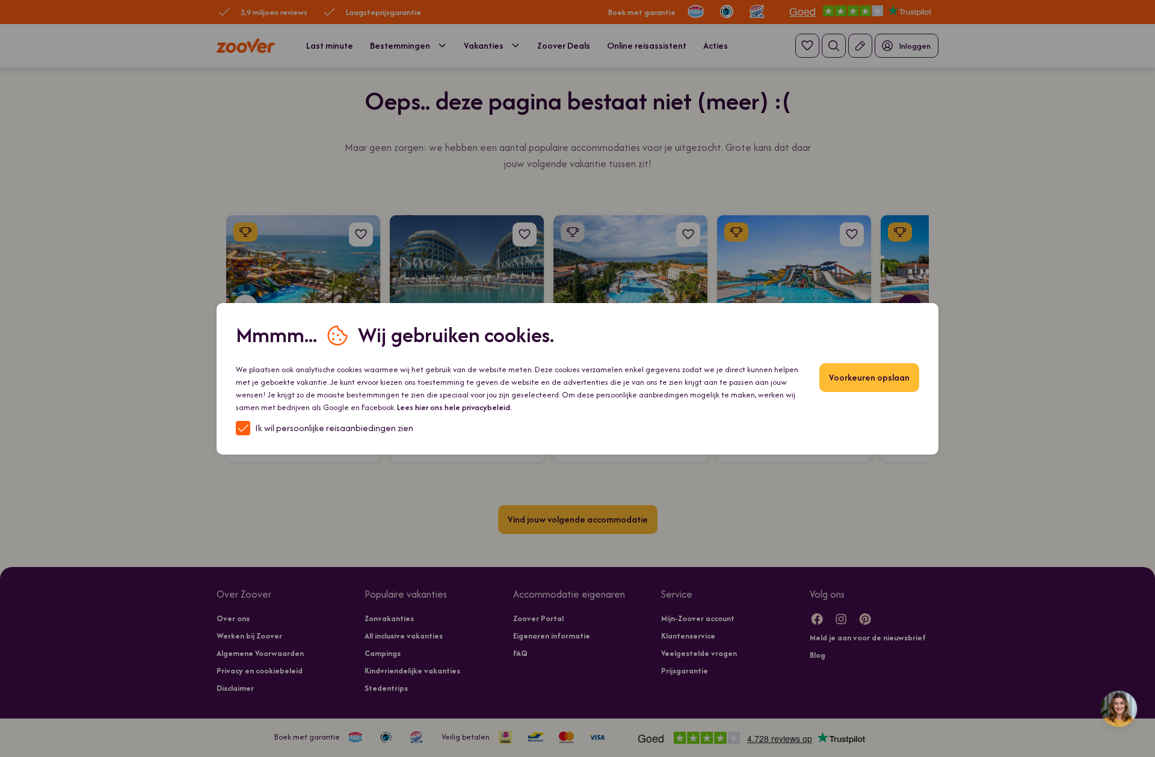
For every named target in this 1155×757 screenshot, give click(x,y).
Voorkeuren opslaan (869, 377)
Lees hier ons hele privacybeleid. (454, 407)
